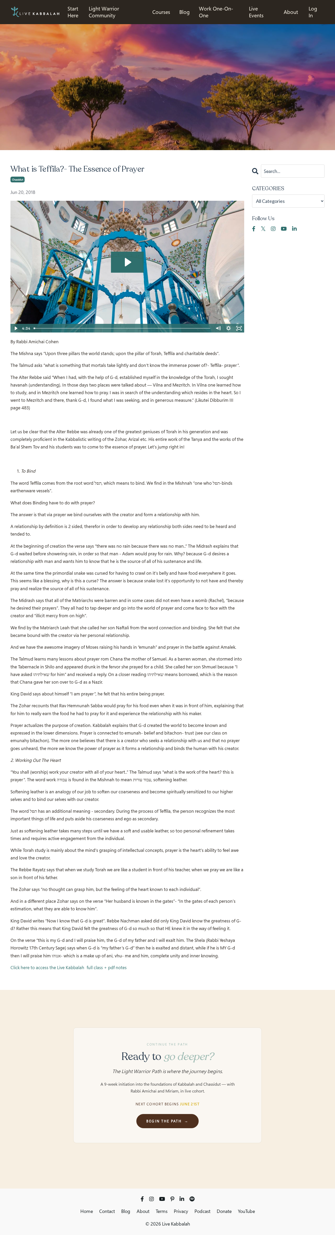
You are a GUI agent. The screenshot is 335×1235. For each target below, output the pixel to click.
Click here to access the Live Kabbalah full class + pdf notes (68, 967)
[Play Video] (15, 328)
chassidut (17, 179)
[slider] (122, 328)
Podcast (202, 1211)
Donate (224, 1211)
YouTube (246, 1211)
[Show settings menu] (229, 328)
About (291, 12)
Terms (162, 1211)
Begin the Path (167, 1120)
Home (86, 1211)
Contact (107, 1211)
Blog (125, 1211)
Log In (313, 12)
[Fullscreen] (239, 328)
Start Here (73, 12)
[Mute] (218, 328)
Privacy (181, 1211)
